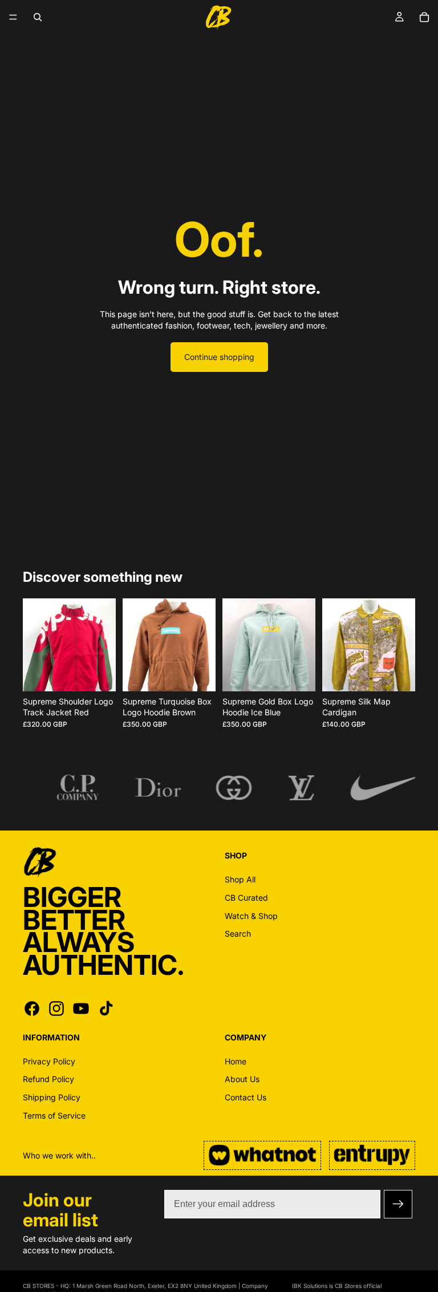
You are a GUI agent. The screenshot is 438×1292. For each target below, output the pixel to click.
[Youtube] (81, 1008)
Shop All (240, 879)
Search (238, 933)
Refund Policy (48, 1079)
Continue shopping (219, 357)
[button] (398, 1204)
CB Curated (246, 897)
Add (107, 673)
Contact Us (245, 1096)
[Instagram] (56, 1008)
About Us (242, 1079)
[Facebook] (32, 1008)
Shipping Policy (51, 1096)
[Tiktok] (106, 1008)
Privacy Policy (49, 1061)
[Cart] (424, 17)
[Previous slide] (35, 644)
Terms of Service (54, 1115)
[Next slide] (103, 644)
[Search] (37, 17)
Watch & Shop (251, 915)
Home (235, 1061)
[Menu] (13, 17)
